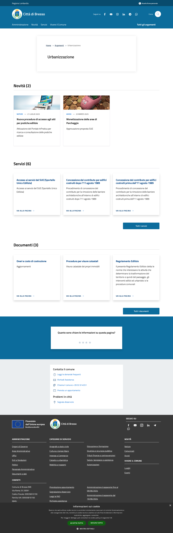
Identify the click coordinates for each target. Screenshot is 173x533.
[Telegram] (129, 14)
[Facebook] (103, 14)
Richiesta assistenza (58, 500)
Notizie (20, 114)
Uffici (14, 455)
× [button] (170, 505)
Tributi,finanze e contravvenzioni (101, 455)
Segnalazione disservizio (60, 491)
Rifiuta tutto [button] (97, 523)
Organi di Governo (20, 446)
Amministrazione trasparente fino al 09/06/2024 (102, 489)
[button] (86, 528)
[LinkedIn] (122, 14)
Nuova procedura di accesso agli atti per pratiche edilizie (36, 121)
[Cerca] (158, 14)
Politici (15, 464)
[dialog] (86, 518)
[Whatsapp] (135, 14)
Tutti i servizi (141, 225)
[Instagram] (116, 14)
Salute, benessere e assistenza (100, 460)
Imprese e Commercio (59, 455)
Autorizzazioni (93, 464)
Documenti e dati (19, 473)
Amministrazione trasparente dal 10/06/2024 (101, 497)
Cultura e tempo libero (59, 451)
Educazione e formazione (97, 446)
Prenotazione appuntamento (62, 487)
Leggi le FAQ (55, 496)
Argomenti (59, 45)
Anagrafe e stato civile (59, 446)
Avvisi (68, 114)
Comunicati (129, 451)
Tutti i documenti (141, 311)
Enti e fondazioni (19, 460)
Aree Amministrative (21, 451)
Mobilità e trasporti (58, 464)
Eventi (127, 472)
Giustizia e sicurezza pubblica (99, 450)
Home (48, 45)
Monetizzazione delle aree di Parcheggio (81, 121)
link (111, 518)
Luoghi (127, 468)
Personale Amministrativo (23, 469)
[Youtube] (110, 14)
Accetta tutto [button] (76, 523)
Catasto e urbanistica (59, 460)
